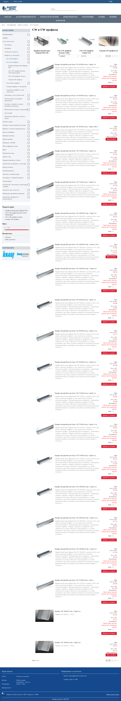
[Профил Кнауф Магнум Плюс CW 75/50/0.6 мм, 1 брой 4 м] (44, 195)
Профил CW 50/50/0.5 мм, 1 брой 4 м (67, 642)
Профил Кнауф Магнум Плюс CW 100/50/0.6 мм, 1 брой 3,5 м (76, 518)
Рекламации (5, 684)
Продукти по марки (49, 17)
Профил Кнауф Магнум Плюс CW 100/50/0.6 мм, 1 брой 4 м (75, 268)
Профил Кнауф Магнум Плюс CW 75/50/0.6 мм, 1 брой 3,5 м (76, 424)
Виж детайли (111, 139)
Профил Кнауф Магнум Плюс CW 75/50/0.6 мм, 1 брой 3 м (75, 151)
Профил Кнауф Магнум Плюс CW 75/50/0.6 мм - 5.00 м (74, 580)
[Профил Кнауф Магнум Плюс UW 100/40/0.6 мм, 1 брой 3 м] (44, 499)
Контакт (4, 680)
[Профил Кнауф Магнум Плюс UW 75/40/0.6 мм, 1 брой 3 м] (44, 406)
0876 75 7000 (18, 1)
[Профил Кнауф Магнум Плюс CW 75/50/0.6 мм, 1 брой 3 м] (44, 164)
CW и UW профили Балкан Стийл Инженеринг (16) (64, 53)
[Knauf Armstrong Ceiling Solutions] (23, 255)
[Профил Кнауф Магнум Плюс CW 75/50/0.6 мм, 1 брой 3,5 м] (44, 437)
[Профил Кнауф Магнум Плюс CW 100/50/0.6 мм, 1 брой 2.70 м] (44, 257)
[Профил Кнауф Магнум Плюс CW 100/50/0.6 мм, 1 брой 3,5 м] (44, 530)
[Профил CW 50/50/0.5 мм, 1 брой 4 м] (44, 654)
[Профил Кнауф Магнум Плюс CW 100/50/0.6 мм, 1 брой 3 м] (44, 226)
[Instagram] (118, 2)
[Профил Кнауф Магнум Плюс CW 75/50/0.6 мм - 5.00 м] (44, 593)
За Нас (4, 676)
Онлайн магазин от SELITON (60, 699)
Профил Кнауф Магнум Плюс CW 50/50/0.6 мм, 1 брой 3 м (75, 64)
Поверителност (6, 688)
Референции (88, 17)
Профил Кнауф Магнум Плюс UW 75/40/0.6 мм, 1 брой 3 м (75, 393)
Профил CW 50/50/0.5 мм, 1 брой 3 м (67, 611)
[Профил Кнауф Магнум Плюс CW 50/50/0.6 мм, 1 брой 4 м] (44, 108)
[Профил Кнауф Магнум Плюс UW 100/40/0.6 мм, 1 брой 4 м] (44, 562)
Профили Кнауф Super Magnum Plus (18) (42, 52)
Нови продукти (70, 17)
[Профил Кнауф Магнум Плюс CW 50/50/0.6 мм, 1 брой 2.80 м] (44, 139)
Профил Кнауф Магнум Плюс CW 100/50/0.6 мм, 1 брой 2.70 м (76, 244)
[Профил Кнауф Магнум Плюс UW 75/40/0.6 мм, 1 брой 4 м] (44, 468)
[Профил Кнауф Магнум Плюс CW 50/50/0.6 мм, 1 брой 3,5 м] (44, 344)
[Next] (28, 254)
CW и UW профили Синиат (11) (86, 52)
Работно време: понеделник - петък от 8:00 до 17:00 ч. (23, 682)
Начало (7, 17)
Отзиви (101, 17)
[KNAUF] (9, 255)
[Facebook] (115, 2)
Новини (113, 17)
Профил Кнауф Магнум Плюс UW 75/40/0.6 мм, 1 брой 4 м (75, 455)
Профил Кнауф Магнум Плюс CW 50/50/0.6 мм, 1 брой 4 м (75, 95)
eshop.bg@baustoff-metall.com (77, 676)
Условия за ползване (22, 676)
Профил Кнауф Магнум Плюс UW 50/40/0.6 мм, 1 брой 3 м (75, 300)
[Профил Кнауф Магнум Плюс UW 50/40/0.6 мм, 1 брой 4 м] (44, 375)
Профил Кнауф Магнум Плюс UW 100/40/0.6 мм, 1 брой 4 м (76, 549)
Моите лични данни (113, 694)
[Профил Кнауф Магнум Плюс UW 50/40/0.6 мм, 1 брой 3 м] (44, 312)
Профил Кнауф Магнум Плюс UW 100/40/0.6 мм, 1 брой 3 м (76, 487)
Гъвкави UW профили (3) (108, 51)
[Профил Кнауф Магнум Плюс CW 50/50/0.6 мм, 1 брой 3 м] (44, 77)
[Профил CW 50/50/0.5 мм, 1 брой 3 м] (44, 622)
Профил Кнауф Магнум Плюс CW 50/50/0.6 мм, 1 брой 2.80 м (76, 126)
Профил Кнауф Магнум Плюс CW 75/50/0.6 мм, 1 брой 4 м (75, 182)
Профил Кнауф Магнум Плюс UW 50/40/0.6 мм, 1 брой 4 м (75, 362)
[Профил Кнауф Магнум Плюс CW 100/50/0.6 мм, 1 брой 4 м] (44, 281)
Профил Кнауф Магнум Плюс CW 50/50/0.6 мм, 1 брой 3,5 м (76, 331)
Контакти (60, 20)
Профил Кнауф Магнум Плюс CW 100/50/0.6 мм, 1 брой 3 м (75, 213)
